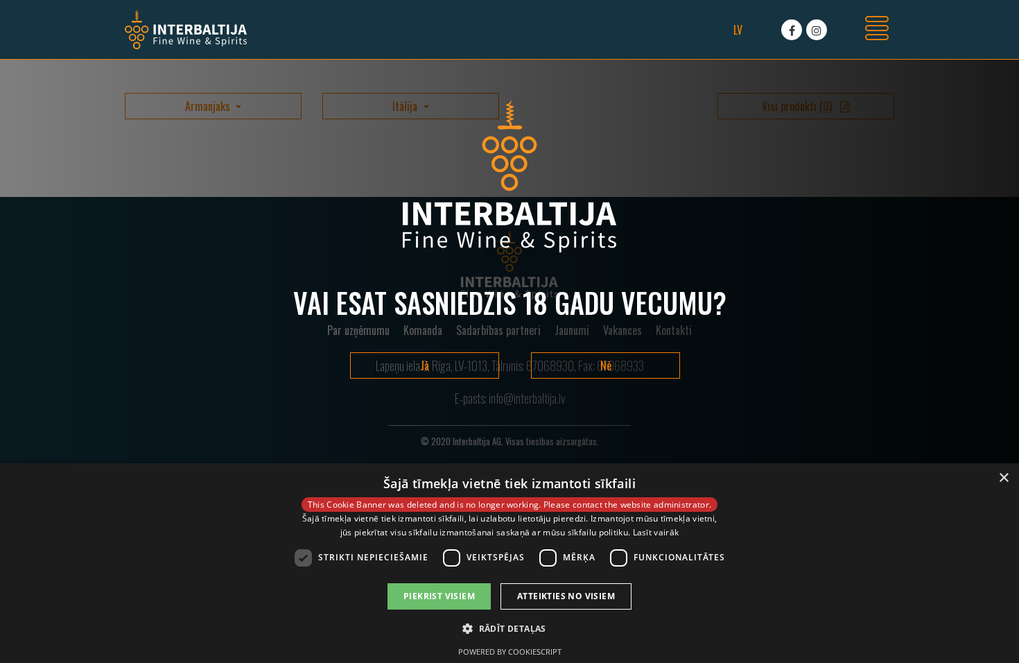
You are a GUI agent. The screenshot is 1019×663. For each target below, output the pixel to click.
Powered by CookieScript (509, 651)
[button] (509, 628)
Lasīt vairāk (656, 532)
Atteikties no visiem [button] (566, 596)
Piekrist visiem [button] (439, 596)
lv (737, 29)
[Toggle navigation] (876, 29)
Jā (424, 365)
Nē (605, 365)
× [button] (1003, 478)
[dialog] (509, 563)
